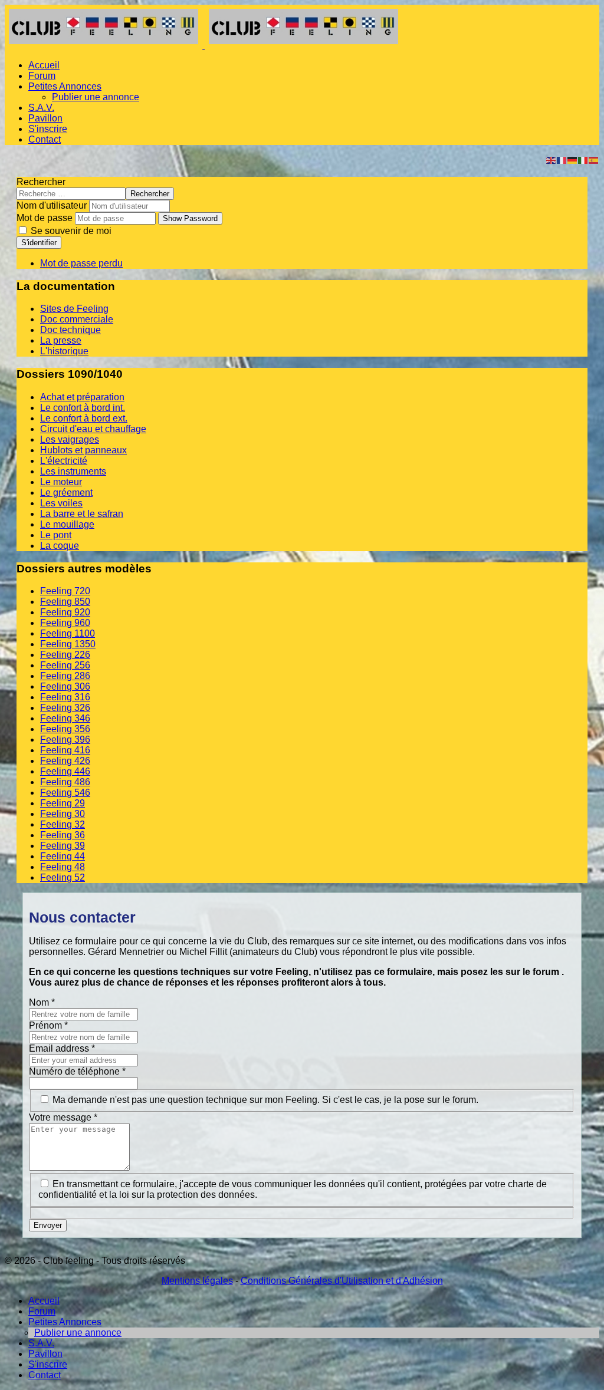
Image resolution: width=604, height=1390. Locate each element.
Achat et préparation (82, 397)
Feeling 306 (65, 686)
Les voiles (61, 503)
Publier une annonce (95, 97)
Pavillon (45, 118)
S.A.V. (41, 108)
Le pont (55, 535)
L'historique (64, 351)
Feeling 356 (65, 729)
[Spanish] (594, 159)
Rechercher (41, 182)
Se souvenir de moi (69, 231)
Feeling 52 (62, 877)
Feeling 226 (65, 655)
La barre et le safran (81, 514)
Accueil (44, 65)
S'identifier (39, 242)
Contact (44, 139)
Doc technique (70, 330)
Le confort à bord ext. (83, 418)
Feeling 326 (65, 708)
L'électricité (63, 461)
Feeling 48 (62, 867)
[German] (572, 159)
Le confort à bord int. (82, 408)
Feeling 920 (65, 612)
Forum (41, 76)
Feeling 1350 (68, 644)
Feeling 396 (65, 739)
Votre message (63, 1117)
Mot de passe (45, 218)
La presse (60, 340)
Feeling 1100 (67, 633)
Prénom (48, 1025)
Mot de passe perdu (81, 263)
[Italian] (583, 159)
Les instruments (73, 471)
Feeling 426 (65, 761)
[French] (562, 159)
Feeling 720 (65, 591)
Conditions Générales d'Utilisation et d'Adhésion (342, 1281)
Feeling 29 (62, 803)
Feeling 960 (65, 623)
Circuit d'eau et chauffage (93, 429)
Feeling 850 (65, 602)
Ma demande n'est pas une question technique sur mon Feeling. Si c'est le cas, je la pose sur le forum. (265, 1100)
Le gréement (66, 493)
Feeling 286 (65, 676)
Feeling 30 (62, 814)
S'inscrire (47, 129)
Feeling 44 (62, 856)
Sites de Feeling (74, 309)
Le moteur (61, 482)
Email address (62, 1048)
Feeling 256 (65, 665)
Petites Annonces (64, 86)
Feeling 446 (65, 771)
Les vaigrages (69, 439)
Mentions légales (197, 1281)
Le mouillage (67, 524)
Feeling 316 (65, 697)
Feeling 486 (65, 782)
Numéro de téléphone (77, 1071)
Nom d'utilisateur (52, 205)
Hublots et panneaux (83, 450)
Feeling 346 (65, 718)
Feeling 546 (65, 793)
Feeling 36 (62, 835)
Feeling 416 (65, 750)
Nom (42, 1002)
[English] (551, 159)
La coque (59, 546)
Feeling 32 (62, 824)
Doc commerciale (76, 319)
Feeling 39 (62, 846)
